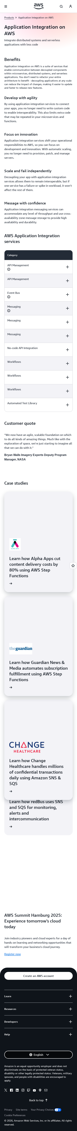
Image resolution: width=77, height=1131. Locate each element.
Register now (12, 954)
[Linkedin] (17, 1091)
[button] (38, 976)
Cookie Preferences (14, 1115)
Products (9, 17)
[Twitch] (28, 1091)
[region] (38, 331)
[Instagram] (22, 1091)
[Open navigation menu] (6, 6)
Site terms (21, 1109)
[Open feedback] (73, 565)
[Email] (45, 1091)
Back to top (36, 1100)
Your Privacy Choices (42, 1109)
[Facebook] (11, 1091)
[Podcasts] (40, 1091)
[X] (5, 1091)
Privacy (8, 1109)
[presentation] (8, 269)
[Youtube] (34, 1091)
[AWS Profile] (70, 6)
